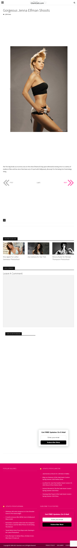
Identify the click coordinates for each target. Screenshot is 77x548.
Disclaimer (60, 545)
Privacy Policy (50, 545)
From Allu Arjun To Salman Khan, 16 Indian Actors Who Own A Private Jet (20, 537)
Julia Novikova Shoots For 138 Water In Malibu (56, 474)
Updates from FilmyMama (14, 506)
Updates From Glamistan (51, 469)
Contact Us (68, 545)
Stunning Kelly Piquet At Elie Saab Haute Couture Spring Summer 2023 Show (57, 495)
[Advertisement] (38, 32)
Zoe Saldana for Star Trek (37, 257)
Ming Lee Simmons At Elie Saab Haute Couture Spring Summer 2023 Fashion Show (56, 478)
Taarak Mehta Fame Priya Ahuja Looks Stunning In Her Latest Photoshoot (20, 531)
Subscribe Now (53, 442)
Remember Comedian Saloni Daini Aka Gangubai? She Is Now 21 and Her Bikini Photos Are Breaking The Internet (20, 525)
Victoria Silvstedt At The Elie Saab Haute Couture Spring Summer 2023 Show (57, 489)
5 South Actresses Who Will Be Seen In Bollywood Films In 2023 (20, 518)
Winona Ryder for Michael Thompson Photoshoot (61, 258)
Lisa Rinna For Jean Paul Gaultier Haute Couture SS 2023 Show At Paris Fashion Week (57, 484)
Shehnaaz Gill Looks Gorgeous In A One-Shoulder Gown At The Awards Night (20, 512)
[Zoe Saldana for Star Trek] (38, 248)
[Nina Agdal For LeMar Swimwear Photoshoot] (14, 248)
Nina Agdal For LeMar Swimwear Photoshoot (11, 258)
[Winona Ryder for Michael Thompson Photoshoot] (63, 248)
